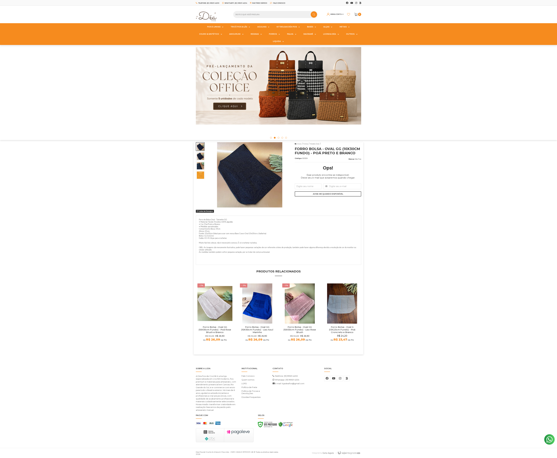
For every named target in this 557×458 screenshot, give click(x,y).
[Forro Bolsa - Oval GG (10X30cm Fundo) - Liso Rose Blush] (300, 316)
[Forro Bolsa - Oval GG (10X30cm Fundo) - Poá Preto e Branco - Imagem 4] (200, 174)
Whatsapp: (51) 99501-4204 (286, 380)
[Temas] (328, 453)
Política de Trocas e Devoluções (251, 392)
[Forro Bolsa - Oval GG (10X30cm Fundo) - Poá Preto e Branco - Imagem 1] (200, 146)
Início (299, 144)
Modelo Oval (314, 144)
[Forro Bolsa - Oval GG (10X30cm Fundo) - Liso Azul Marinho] (257, 316)
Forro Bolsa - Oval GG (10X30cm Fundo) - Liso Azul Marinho (257, 330)
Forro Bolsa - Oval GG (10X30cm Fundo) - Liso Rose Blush (299, 330)
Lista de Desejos (206, 211)
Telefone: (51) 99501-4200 (286, 376)
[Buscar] (314, 14)
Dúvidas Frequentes (251, 397)
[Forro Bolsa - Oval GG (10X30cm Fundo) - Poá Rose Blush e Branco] (215, 316)
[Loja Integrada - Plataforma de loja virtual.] (348, 453)
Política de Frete (249, 387)
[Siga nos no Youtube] (351, 3)
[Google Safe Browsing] (285, 425)
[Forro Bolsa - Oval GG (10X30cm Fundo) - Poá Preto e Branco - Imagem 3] (200, 165)
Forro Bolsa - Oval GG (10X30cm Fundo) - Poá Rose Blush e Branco (215, 330)
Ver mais (214, 347)
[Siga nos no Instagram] (356, 3)
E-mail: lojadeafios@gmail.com (289, 383)
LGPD (244, 383)
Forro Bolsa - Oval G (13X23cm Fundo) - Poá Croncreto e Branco (342, 330)
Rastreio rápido (259, 3)
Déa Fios (358, 159)
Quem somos (248, 380)
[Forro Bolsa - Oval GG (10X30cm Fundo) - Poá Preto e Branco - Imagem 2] (200, 156)
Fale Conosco (279, 3)
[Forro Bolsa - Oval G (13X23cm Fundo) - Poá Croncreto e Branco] (342, 316)
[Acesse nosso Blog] (360, 3)
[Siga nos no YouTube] (334, 378)
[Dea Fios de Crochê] (212, 14)
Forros (305, 144)
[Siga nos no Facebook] (347, 3)
